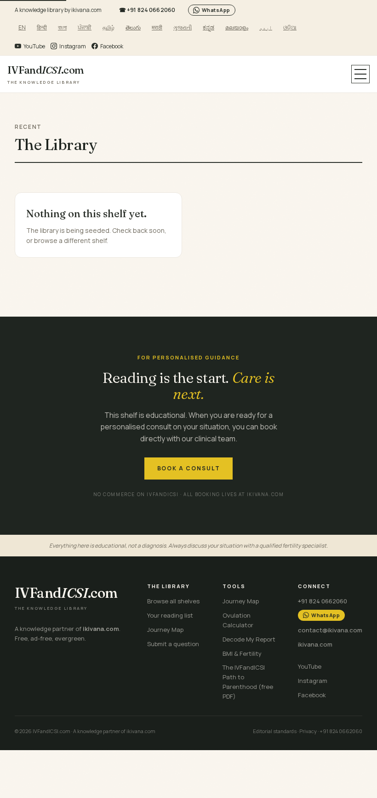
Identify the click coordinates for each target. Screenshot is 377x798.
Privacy (308, 731)
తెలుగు (133, 27)
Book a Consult (188, 468)
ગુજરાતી (182, 27)
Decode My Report (249, 639)
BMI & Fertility (242, 653)
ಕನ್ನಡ (208, 27)
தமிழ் (108, 27)
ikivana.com (315, 644)
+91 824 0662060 (147, 10)
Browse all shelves (173, 601)
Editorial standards (275, 731)
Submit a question (173, 644)
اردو (265, 27)
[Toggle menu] (360, 74)
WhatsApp (216, 9)
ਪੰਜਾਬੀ (84, 27)
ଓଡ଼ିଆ (290, 27)
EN (22, 27)
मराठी (157, 27)
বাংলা (62, 27)
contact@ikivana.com (330, 630)
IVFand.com (45, 74)
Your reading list (170, 615)
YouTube (309, 666)
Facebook (312, 695)
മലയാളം (236, 27)
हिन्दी (42, 27)
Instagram (312, 681)
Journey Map (165, 629)
